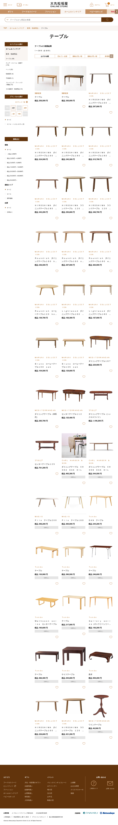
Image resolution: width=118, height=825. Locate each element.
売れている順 (62, 56)
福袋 (72, 793)
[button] (116, 11)
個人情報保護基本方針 (56, 817)
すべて (9, 120)
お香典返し (29, 793)
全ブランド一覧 (20, 102)
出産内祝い (29, 786)
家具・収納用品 (32, 28)
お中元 (49, 796)
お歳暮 (73, 782)
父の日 (49, 793)
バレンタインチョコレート (57, 782)
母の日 (49, 789)
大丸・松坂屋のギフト (33, 782)
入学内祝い (29, 800)
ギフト (10, 11)
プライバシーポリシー (39, 817)
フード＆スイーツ (29, 11)
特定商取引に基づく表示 (21, 817)
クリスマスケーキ (77, 789)
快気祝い (28, 796)
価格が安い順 (77, 56)
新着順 (107, 56)
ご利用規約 (6, 817)
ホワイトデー (52, 786)
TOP (5, 28)
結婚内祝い (29, 789)
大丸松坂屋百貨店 (41, 813)
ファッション (50, 11)
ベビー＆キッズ (96, 11)
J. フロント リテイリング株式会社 (22, 813)
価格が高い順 (92, 56)
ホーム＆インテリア (73, 11)
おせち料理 (75, 786)
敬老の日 (50, 800)
